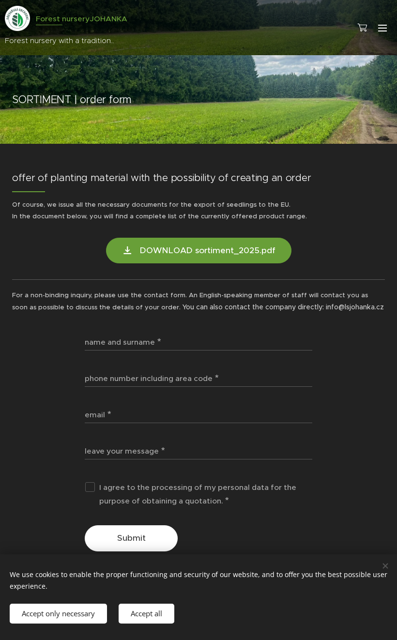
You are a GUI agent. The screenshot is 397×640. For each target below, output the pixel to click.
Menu (382, 27)
